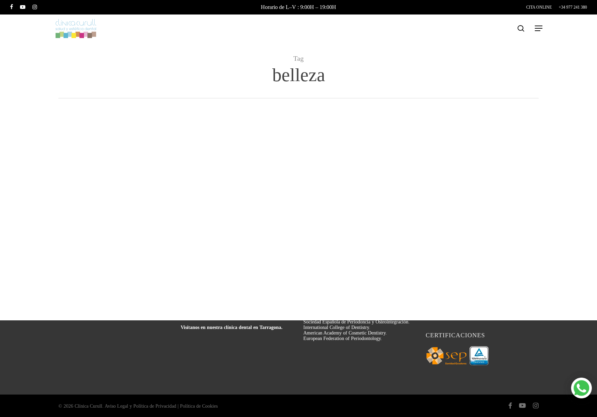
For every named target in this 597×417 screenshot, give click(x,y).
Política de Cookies (199, 406)
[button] (539, 28)
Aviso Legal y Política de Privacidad (140, 406)
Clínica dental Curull (91, 273)
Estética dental (88, 122)
